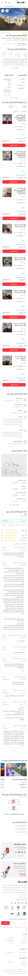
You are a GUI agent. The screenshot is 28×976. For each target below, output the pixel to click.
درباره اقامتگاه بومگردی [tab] (22, 43)
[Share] (7, 10)
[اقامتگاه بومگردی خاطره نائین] (16, 769)
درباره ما (11, 943)
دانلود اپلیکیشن (20, 856)
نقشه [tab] (5, 43)
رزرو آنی (23, 134)
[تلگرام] (15, 903)
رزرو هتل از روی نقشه (9, 940)
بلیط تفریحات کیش (23, 952)
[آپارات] (19, 903)
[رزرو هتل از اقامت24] (20, 2)
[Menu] (26, 2)
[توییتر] (11, 903)
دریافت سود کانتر (24, 964)
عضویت (5, 923)
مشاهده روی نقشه (8, 40)
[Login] (2, 2)
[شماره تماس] (9, 2)
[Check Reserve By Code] (6, 2)
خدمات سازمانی (10, 961)
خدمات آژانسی (24, 961)
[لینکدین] (22, 903)
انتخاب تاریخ (14, 145)
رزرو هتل (25, 938)
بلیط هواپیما (11, 938)
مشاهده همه (15, 98)
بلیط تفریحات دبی (9, 952)
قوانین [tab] (9, 43)
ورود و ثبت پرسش (23, 797)
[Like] (2, 10)
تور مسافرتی (24, 940)
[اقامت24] (22, 882)
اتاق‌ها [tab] (14, 43)
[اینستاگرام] (26, 903)
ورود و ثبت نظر (23, 516)
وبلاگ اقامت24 (24, 943)
